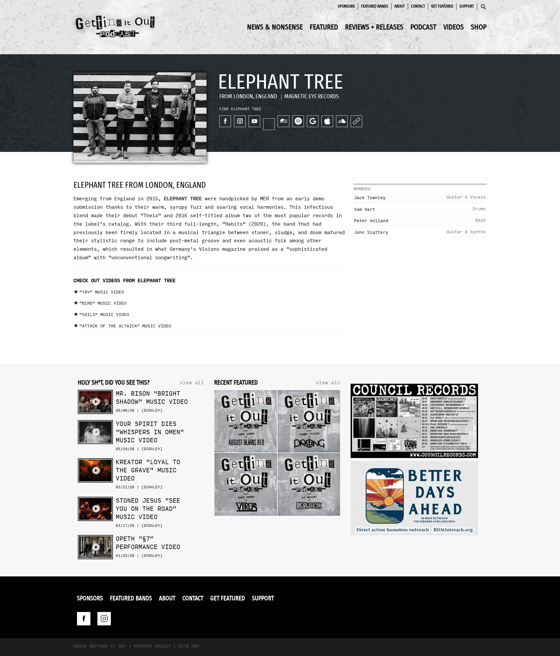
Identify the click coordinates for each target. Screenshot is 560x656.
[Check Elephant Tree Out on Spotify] (298, 121)
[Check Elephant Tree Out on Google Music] (312, 121)
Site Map (189, 646)
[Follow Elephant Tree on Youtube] (254, 121)
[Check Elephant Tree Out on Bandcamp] (283, 121)
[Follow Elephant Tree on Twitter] (269, 124)
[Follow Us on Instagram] (104, 618)
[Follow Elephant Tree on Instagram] (240, 121)
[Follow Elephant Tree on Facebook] (225, 121)
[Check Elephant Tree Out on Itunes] (327, 121)
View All (191, 383)
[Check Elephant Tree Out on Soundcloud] (342, 121)
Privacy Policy (152, 646)
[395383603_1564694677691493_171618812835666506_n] (414, 422)
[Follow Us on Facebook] (83, 618)
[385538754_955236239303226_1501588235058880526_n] (414, 499)
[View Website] (356, 121)
